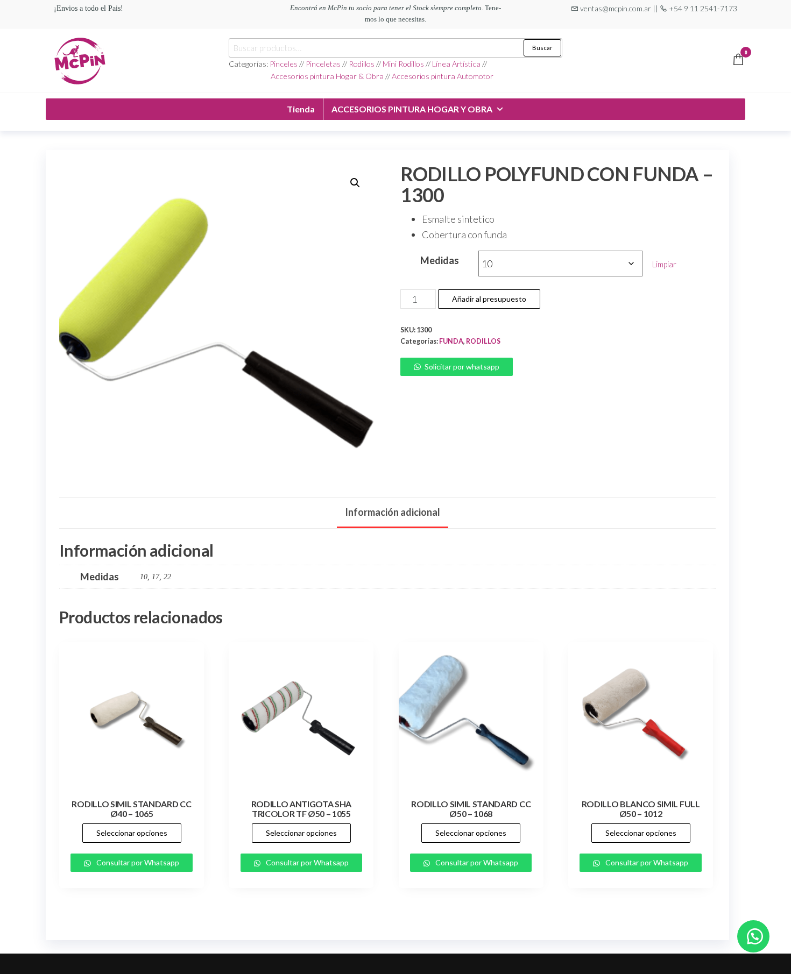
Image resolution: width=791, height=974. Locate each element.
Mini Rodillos (404, 63)
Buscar (542, 47)
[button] (355, 183)
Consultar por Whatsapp (137, 862)
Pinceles (284, 63)
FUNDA (451, 341)
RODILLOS (483, 341)
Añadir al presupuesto (489, 298)
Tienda (301, 109)
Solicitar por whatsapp (462, 366)
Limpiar (664, 264)
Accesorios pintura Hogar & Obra (327, 76)
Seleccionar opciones (131, 832)
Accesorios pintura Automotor (442, 76)
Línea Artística (456, 63)
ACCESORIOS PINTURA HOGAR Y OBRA (411, 109)
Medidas (439, 260)
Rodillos (361, 63)
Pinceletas (323, 63)
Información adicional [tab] (392, 512)
